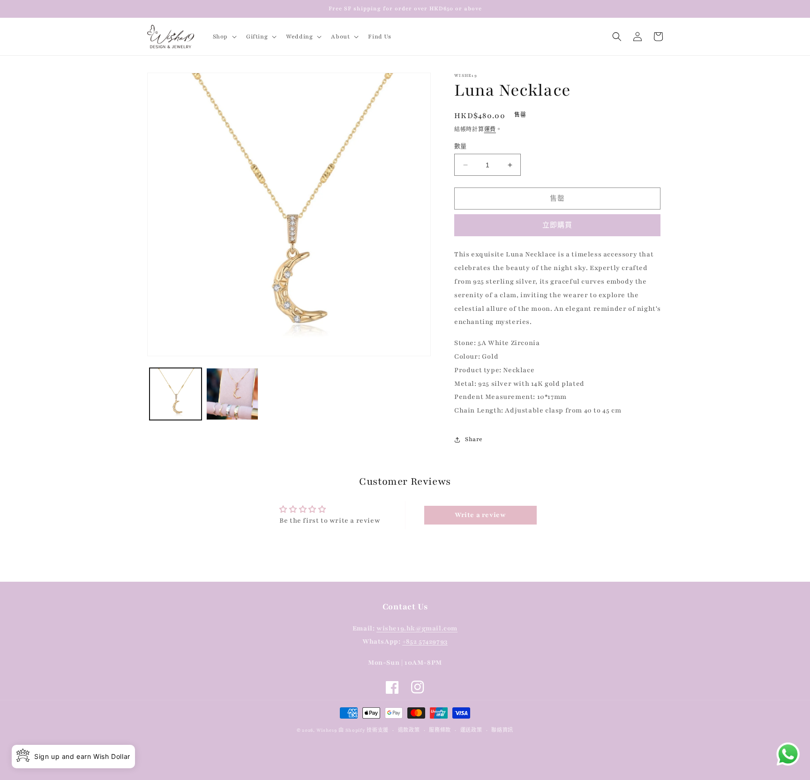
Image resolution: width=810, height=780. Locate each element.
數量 (460, 146)
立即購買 (557, 225)
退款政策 (409, 730)
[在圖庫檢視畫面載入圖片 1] (176, 394)
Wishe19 (326, 730)
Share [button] (474, 439)
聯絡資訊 (502, 730)
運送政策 (471, 730)
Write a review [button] (480, 514)
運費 (490, 129)
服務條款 (440, 730)
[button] (223, 36)
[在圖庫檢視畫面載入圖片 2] (232, 394)
